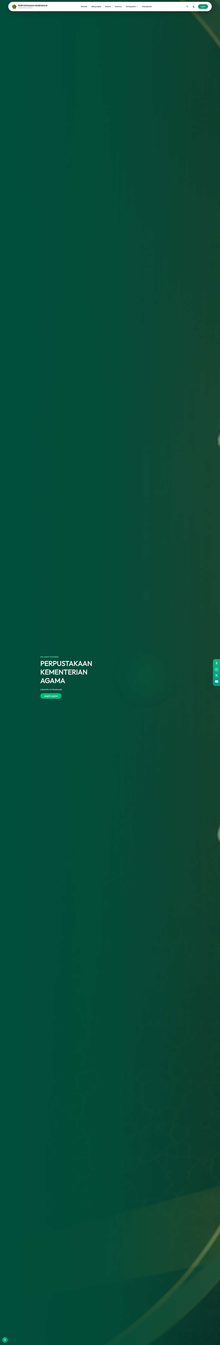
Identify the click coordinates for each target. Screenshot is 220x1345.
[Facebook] (216, 663)
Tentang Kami (131, 6)
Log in (203, 6)
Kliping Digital (96, 6)
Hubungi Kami (147, 6)
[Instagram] (216, 669)
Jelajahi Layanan (51, 696)
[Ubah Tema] (193, 6)
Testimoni (118, 6)
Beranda (84, 6)
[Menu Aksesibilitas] (5, 1340)
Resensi (108, 6)
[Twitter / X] (216, 675)
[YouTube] (216, 681)
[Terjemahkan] (187, 6)
